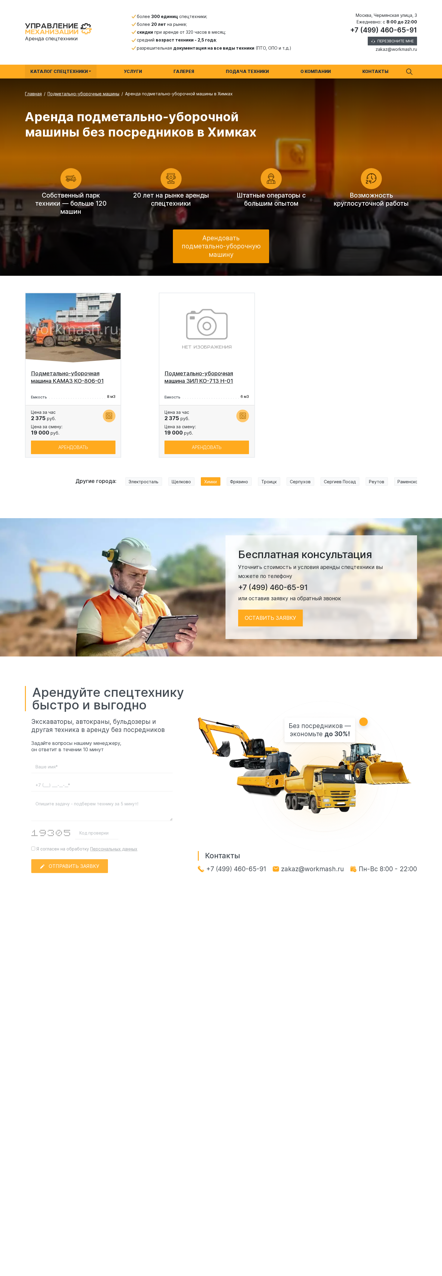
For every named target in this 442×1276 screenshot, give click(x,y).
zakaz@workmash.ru (396, 49)
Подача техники (247, 71)
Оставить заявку (270, 618)
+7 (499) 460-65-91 (383, 30)
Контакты (375, 71)
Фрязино (239, 481)
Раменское (409, 481)
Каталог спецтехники (59, 71)
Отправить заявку (74, 866)
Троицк (269, 481)
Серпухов (300, 481)
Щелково (181, 481)
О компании (315, 71)
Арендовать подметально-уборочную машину (221, 246)
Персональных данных (113, 848)
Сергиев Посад (340, 481)
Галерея (183, 71)
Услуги (133, 71)
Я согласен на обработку (86, 848)
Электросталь (143, 481)
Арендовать (73, 447)
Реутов (376, 481)
